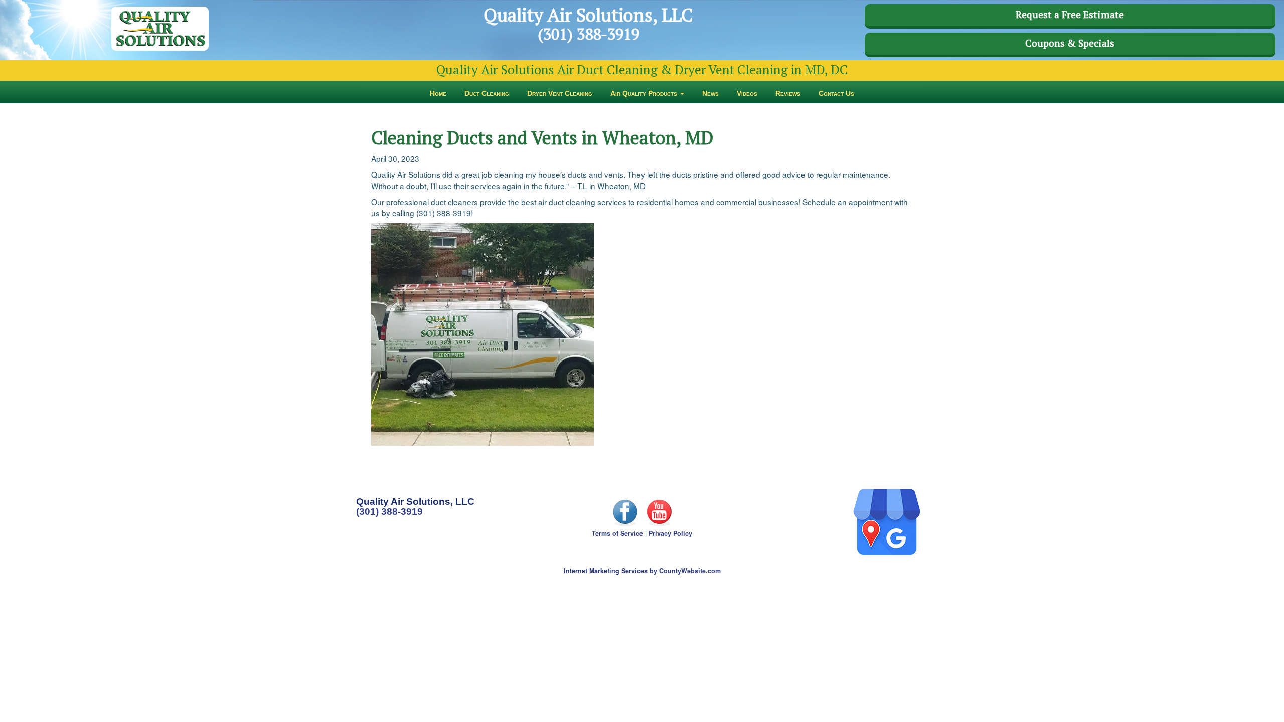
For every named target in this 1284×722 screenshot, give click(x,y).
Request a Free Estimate (1070, 14)
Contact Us (836, 93)
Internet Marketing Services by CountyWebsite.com (642, 570)
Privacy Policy (670, 533)
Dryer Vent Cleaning (559, 93)
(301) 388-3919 (389, 511)
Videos (747, 93)
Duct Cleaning (486, 93)
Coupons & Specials (1069, 43)
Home (438, 93)
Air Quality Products (644, 93)
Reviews (787, 93)
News (710, 93)
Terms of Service (617, 533)
